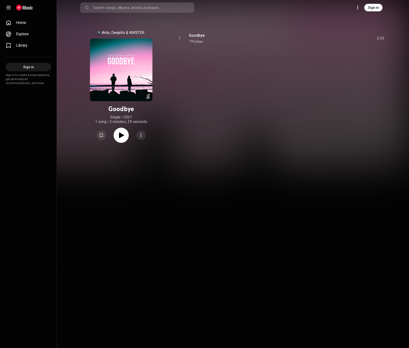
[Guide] (8, 7)
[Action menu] (141, 135)
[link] (28, 22)
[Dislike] (354, 38)
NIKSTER (136, 32)
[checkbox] (381, 38)
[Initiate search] (87, 7)
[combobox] (143, 7)
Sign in (373, 7)
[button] (101, 135)
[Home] (24, 7)
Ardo (106, 32)
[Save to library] (101, 135)
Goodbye (196, 35)
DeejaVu (118, 32)
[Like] (345, 38)
